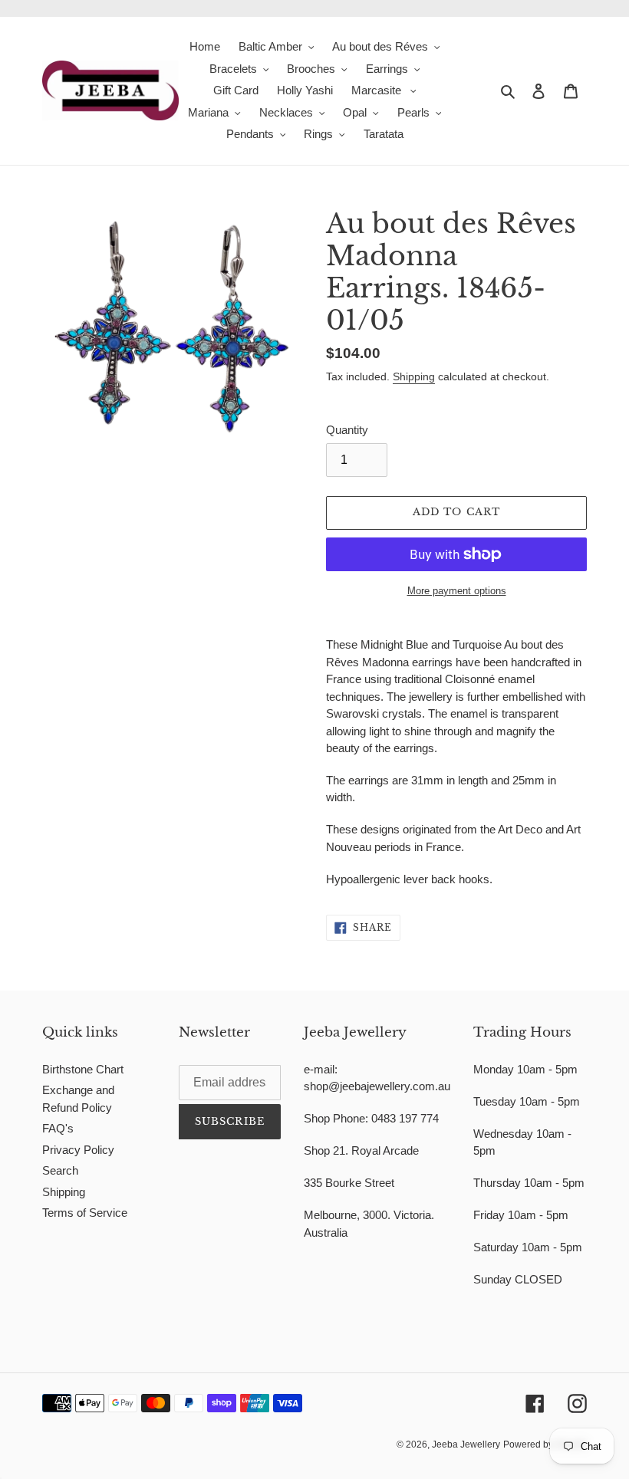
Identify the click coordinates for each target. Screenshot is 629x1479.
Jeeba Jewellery (466, 1444)
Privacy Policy (78, 1149)
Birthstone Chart (82, 1069)
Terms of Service (84, 1212)
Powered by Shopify (545, 1444)
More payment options (456, 591)
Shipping (414, 376)
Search (60, 1170)
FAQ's (58, 1128)
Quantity (347, 429)
